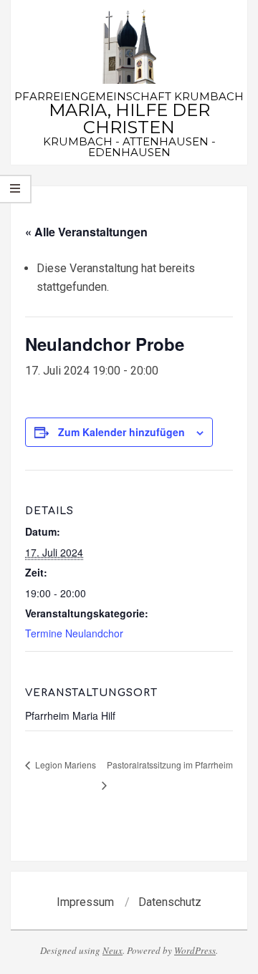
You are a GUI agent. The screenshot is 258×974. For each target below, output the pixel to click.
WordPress (195, 950)
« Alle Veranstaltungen (86, 231)
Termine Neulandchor (74, 633)
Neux (112, 950)
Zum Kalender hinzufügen (121, 432)
